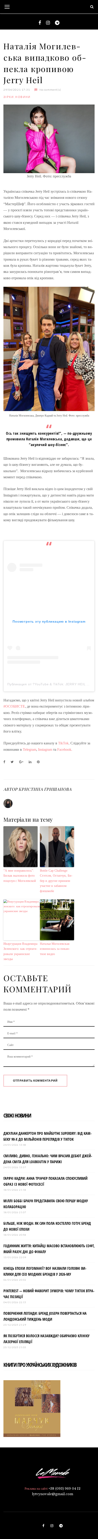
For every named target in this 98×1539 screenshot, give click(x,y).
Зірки (8, 97)
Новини (23, 97)
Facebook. (65, 749)
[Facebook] (40, 22)
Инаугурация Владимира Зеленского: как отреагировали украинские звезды (20, 951)
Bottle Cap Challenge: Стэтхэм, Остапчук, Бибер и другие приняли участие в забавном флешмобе (56, 881)
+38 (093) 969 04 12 (64, 1489)
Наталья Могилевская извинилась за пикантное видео (55, 949)
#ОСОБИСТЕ (14, 706)
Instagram (45, 749)
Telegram (29, 749)
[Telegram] (57, 22)
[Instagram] (48, 22)
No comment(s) (50, 89)
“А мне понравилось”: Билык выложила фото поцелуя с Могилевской (19, 876)
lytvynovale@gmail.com (52, 1494)
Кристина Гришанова (44, 789)
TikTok (63, 743)
